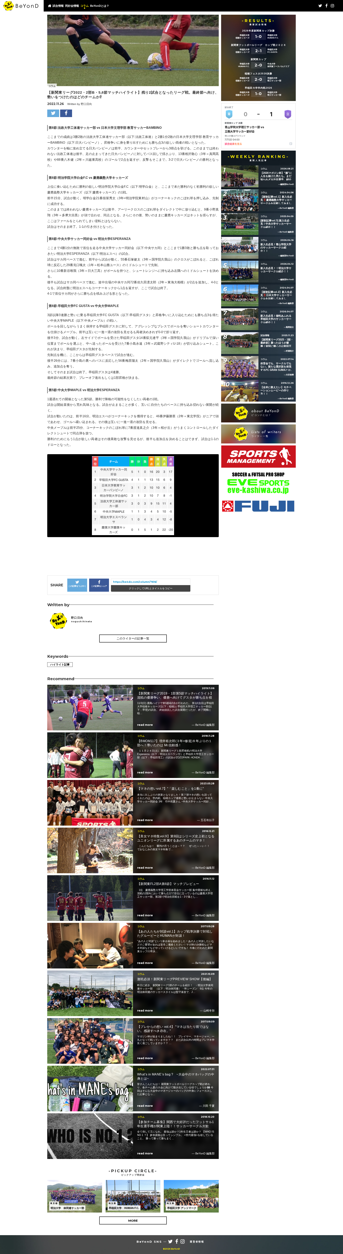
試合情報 (58, 5)
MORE (133, 1220)
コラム (84, 5)
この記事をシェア (99, 586)
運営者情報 (197, 1241)
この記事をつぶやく (77, 586)
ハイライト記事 (60, 664)
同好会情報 (72, 5)
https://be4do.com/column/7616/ (135, 581)
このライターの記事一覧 (133, 638)
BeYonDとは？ (99, 5)
